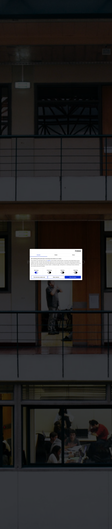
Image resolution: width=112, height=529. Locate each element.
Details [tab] (56, 254)
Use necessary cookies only (39, 277)
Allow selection (56, 277)
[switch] (49, 272)
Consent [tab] (38, 254)
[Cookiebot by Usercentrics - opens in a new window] (76, 251)
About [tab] (73, 254)
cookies (49, 260)
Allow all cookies (72, 277)
